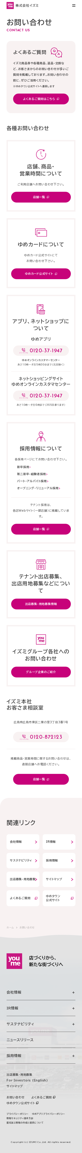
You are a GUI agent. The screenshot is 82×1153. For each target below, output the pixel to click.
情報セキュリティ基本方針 (20, 1118)
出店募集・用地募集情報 (41, 604)
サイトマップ (54, 879)
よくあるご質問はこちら (39, 99)
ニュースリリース (20, 1040)
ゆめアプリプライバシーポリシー (48, 1114)
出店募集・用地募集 (23, 879)
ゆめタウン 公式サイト (53, 898)
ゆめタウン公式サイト (21, 1103)
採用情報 (52, 860)
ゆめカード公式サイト (39, 273)
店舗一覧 (39, 197)
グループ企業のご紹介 (41, 672)
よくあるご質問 (20, 898)
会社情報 (16, 841)
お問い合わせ (16, 1097)
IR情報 (51, 841)
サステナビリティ (21, 860)
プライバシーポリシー (18, 1114)
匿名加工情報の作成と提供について (25, 1123)
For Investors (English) (27, 1080)
